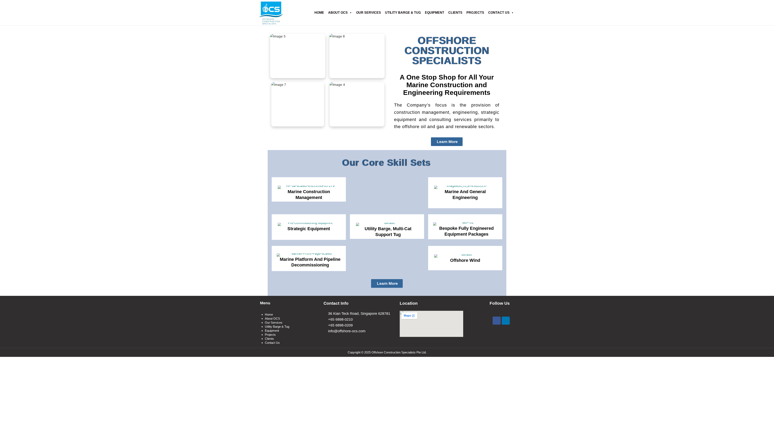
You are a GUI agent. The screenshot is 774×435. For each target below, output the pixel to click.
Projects (475, 12)
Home (269, 314)
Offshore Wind (465, 260)
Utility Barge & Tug (403, 12)
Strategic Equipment (308, 228)
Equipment (434, 12)
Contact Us (499, 12)
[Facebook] (497, 321)
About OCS (338, 12)
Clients (455, 12)
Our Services (368, 12)
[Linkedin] (506, 321)
